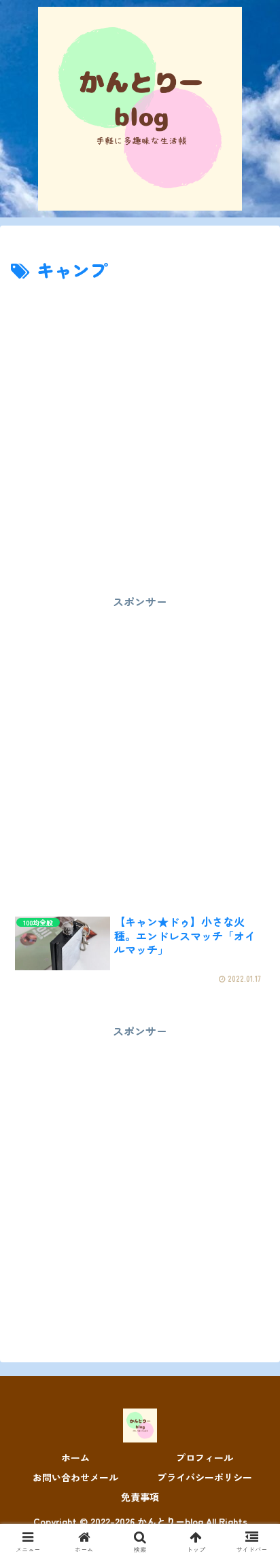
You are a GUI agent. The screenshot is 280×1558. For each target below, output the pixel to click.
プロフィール (204, 1457)
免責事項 (140, 1497)
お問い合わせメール (75, 1477)
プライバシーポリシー (204, 1477)
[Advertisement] (140, 432)
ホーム (75, 1457)
